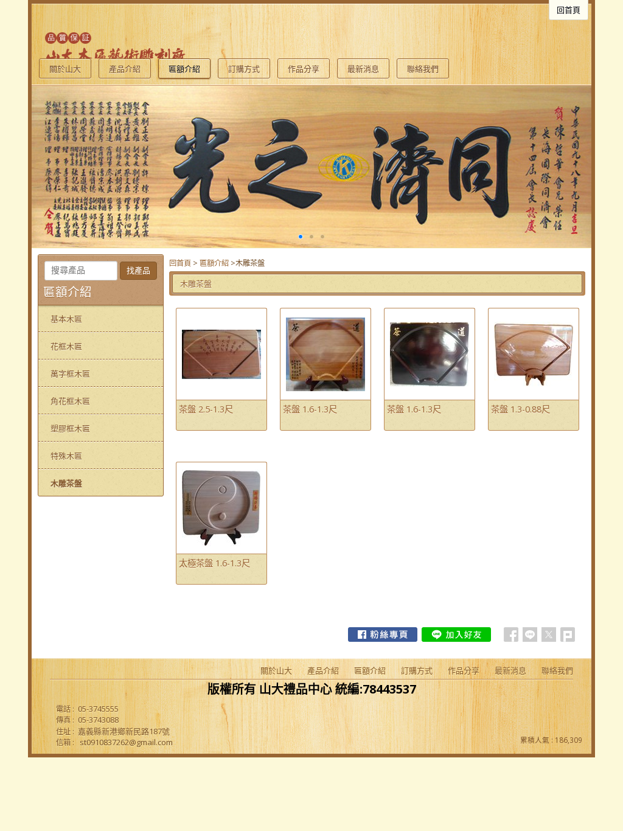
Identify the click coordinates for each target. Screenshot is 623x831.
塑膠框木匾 (70, 428)
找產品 (138, 270)
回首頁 (180, 263)
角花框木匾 (70, 400)
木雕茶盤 (66, 483)
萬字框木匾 (70, 373)
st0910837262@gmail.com (126, 742)
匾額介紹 (214, 263)
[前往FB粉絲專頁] (382, 634)
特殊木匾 (66, 455)
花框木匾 (66, 346)
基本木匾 (66, 318)
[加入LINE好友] (456, 634)
